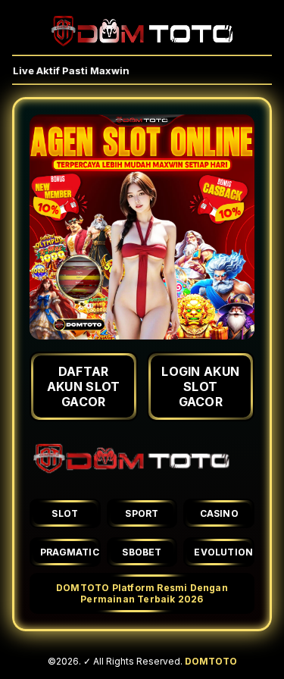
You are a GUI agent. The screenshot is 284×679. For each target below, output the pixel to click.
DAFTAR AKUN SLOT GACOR (83, 386)
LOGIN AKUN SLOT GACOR (200, 386)
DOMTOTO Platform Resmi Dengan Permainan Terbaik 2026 (142, 593)
